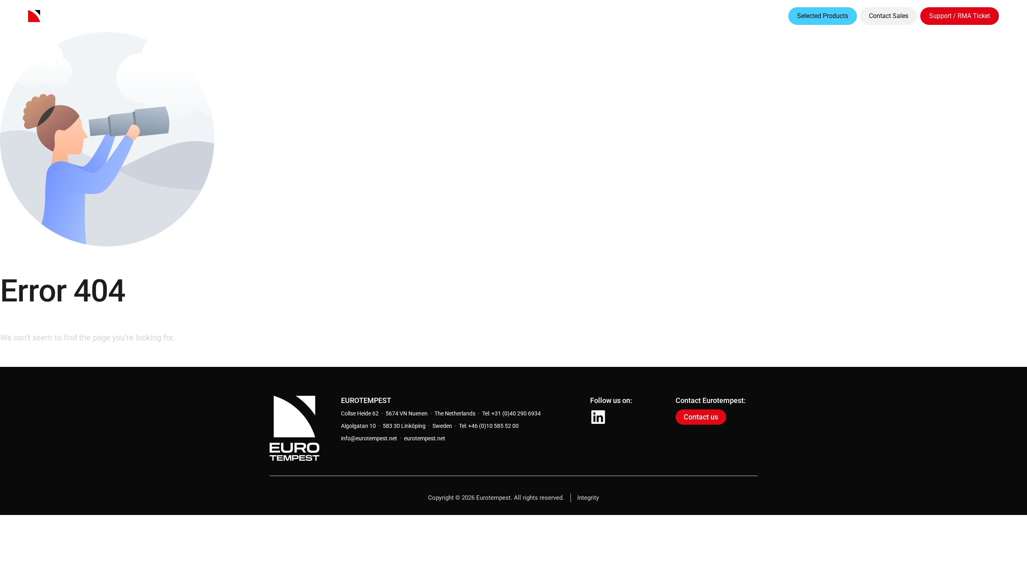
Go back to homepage (39, 359)
